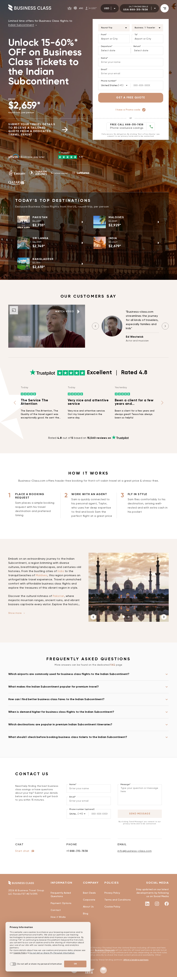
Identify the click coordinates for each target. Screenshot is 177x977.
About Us (88, 907)
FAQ (113, 665)
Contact (56, 910)
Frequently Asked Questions (61, 895)
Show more (15, 613)
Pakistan (58, 596)
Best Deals (89, 893)
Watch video (64, 311)
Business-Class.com (105, 950)
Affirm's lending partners (135, 960)
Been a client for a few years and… (134, 402)
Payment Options (61, 903)
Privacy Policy (112, 893)
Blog (85, 913)
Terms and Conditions (117, 900)
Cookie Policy (112, 907)
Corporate (89, 900)
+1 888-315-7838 (77, 851)
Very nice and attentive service (88, 402)
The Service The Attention (34, 402)
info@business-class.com (135, 851)
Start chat (22, 851)
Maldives (42, 575)
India (61, 571)
